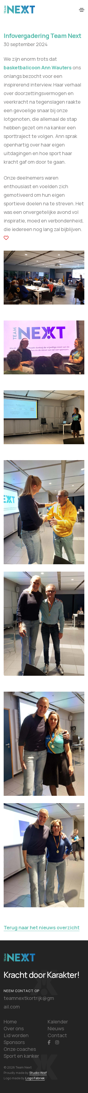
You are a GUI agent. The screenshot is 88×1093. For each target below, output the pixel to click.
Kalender (58, 1021)
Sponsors (14, 1042)
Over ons (14, 1028)
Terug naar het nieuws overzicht (41, 927)
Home (10, 1021)
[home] (19, 957)
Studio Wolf (38, 1072)
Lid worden (16, 1035)
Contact (57, 1035)
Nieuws (56, 1028)
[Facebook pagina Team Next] (49, 1042)
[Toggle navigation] (81, 10)
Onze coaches (20, 1049)
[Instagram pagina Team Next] (57, 1042)
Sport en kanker (21, 1056)
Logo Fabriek (35, 1078)
